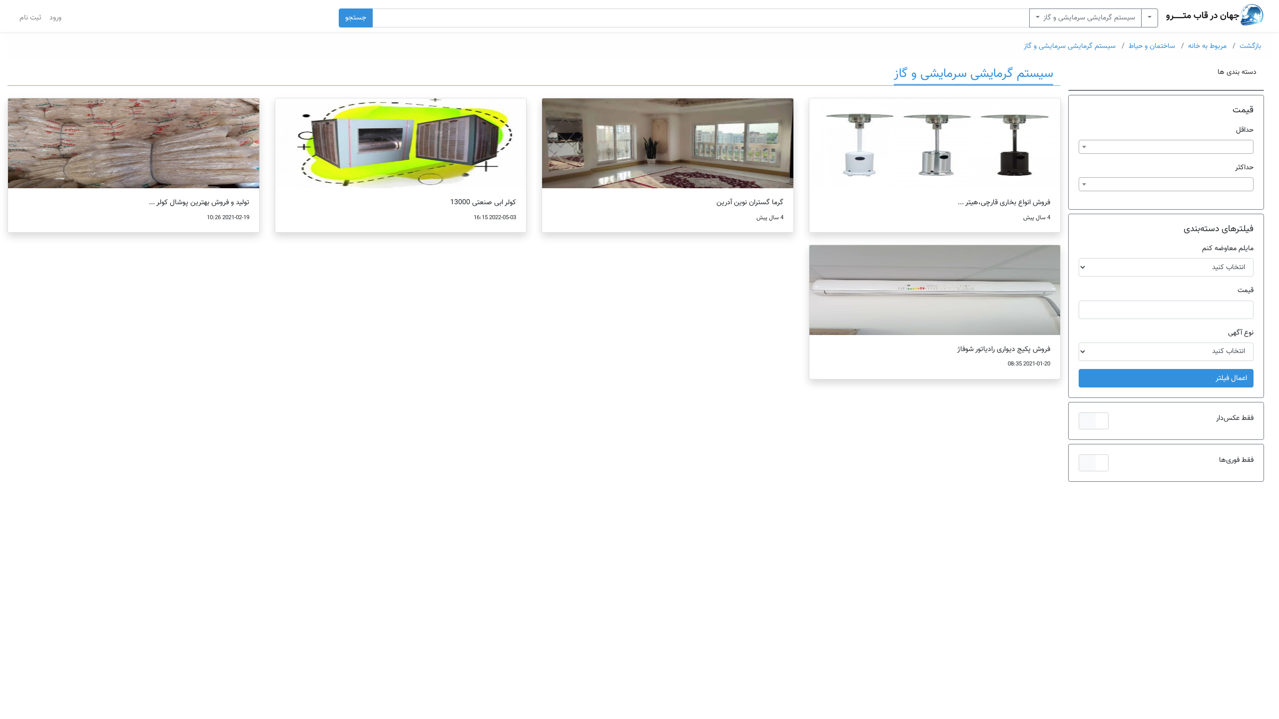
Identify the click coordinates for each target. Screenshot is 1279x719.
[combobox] (1166, 147)
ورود (55, 17)
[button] (1093, 420)
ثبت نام (30, 17)
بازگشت (1250, 46)
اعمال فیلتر (1231, 378)
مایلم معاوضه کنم (1228, 248)
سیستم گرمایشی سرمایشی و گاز (1088, 17)
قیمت (1246, 290)
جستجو (355, 17)
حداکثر (1244, 167)
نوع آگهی (1241, 333)
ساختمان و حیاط (1152, 46)
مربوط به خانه (1207, 46)
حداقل (1245, 130)
